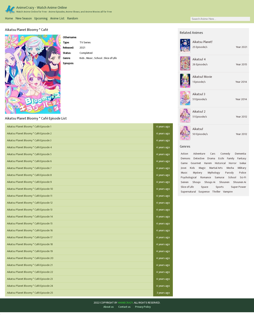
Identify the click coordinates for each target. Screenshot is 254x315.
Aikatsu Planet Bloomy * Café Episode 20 (30, 258)
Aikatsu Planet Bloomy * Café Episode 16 (30, 230)
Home (9, 19)
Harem (208, 163)
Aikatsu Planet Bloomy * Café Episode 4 (29, 147)
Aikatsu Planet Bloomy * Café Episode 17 (30, 237)
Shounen (224, 182)
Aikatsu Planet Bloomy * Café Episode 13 (29, 209)
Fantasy (241, 158)
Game (184, 163)
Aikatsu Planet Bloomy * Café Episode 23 (30, 279)
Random (72, 19)
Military (242, 168)
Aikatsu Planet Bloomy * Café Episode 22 (30, 272)
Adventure (199, 153)
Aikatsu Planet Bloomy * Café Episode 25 (30, 292)
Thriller (216, 191)
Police (242, 172)
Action (184, 153)
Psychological (188, 177)
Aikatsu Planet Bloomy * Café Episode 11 (29, 196)
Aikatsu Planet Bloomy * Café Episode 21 (30, 265)
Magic (202, 168)
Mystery (197, 172)
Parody (229, 172)
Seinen (185, 182)
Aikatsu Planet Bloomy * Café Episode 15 (30, 223)
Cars (212, 153)
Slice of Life (110, 58)
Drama (211, 158)
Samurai (219, 177)
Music (89, 58)
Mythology (214, 172)
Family (230, 158)
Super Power (238, 187)
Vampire (228, 191)
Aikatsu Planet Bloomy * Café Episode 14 (30, 216)
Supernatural (188, 191)
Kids (82, 58)
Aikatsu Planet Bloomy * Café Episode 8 (29, 175)
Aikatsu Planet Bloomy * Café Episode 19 (30, 251)
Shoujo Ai (209, 182)
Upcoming (41, 19)
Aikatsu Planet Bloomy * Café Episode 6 (29, 161)
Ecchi (221, 158)
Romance (205, 177)
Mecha (230, 168)
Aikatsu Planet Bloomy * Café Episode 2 (29, 133)
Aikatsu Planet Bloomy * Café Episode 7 (29, 168)
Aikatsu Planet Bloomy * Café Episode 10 (30, 189)
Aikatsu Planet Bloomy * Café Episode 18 (30, 244)
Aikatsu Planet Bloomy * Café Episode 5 (29, 154)
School (98, 58)
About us (108, 307)
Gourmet (196, 163)
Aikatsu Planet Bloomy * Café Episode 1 (29, 126)
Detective (198, 158)
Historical (220, 163)
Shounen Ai (239, 182)
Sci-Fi (243, 177)
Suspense (204, 191)
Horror (233, 163)
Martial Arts (216, 168)
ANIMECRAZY (125, 302)
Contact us (124, 307)
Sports (220, 187)
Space (204, 187)
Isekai (243, 163)
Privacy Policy (143, 307)
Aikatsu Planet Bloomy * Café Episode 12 (30, 202)
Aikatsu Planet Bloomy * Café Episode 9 (29, 182)
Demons (185, 158)
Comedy (225, 153)
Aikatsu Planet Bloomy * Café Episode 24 (30, 286)
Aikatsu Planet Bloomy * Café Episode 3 (29, 140)
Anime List (57, 19)
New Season (23, 19)
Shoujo (196, 182)
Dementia (240, 153)
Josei (183, 168)
